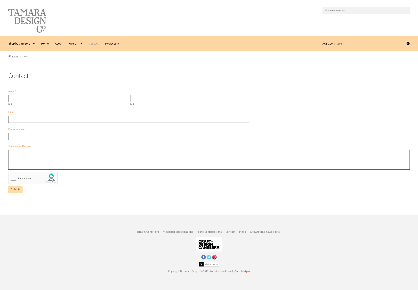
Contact (94, 43)
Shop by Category (19, 43)
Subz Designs (242, 271)
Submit (15, 189)
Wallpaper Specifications (178, 232)
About (58, 43)
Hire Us (73, 43)
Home (45, 43)
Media (243, 232)
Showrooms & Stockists (265, 232)
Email (12, 111)
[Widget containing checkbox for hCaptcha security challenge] (33, 178)
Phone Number (17, 129)
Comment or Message (20, 146)
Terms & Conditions (147, 232)
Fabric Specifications (209, 232)
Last (132, 104)
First (10, 104)
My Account (112, 43)
